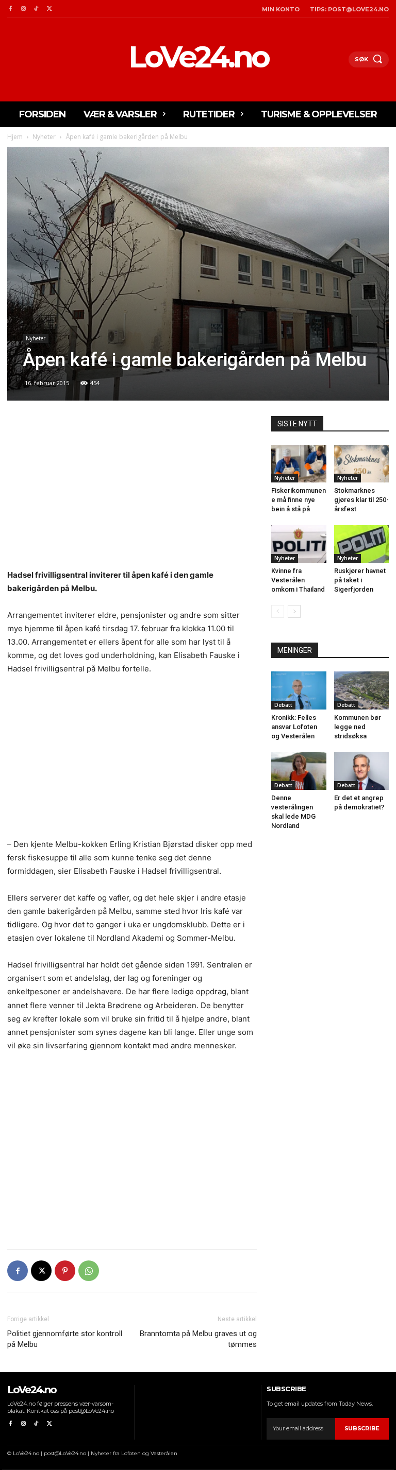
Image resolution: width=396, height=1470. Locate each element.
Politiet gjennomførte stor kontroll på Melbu (64, 1339)
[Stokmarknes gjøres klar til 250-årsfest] (361, 463)
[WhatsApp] (88, 1270)
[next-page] (294, 611)
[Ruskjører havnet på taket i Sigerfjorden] (361, 544)
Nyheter (44, 136)
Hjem (15, 136)
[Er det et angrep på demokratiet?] (361, 771)
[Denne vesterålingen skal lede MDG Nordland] (298, 771)
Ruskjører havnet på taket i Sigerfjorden (360, 580)
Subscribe (362, 1428)
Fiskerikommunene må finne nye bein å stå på (298, 500)
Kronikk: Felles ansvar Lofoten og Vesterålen (294, 727)
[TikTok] (36, 9)
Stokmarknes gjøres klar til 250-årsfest (361, 500)
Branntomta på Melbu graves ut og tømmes (198, 1339)
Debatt (283, 704)
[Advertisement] (132, 492)
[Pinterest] (65, 1270)
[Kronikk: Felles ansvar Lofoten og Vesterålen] (298, 690)
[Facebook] (10, 9)
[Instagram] (23, 9)
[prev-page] (277, 611)
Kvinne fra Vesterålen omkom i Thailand (298, 580)
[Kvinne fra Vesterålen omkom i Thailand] (298, 544)
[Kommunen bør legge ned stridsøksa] (361, 690)
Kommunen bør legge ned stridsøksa (357, 727)
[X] (49, 9)
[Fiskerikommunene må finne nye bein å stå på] (298, 463)
